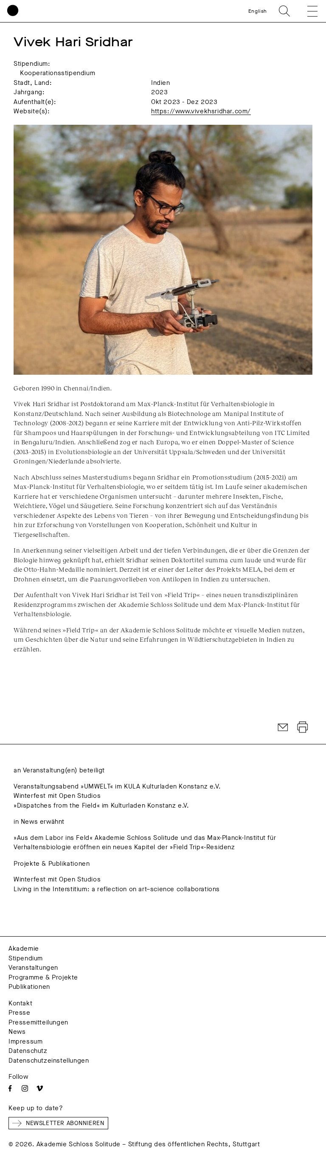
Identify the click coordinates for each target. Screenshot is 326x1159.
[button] (306, 11)
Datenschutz (28, 1051)
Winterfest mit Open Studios (57, 795)
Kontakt (20, 1003)
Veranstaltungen (33, 967)
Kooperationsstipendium (57, 73)
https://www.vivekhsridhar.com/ (201, 111)
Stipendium (25, 958)
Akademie (23, 948)
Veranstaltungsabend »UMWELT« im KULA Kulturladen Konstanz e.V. (117, 786)
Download (302, 727)
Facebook (10, 1088)
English (257, 11)
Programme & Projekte (43, 977)
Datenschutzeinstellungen (48, 1060)
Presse (19, 1012)
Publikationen (29, 986)
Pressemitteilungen (38, 1022)
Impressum (25, 1041)
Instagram (25, 1088)
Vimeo (40, 1088)
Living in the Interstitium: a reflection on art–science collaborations (117, 889)
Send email (283, 727)
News (16, 1031)
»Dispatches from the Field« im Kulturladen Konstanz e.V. (101, 805)
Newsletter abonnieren (65, 1123)
